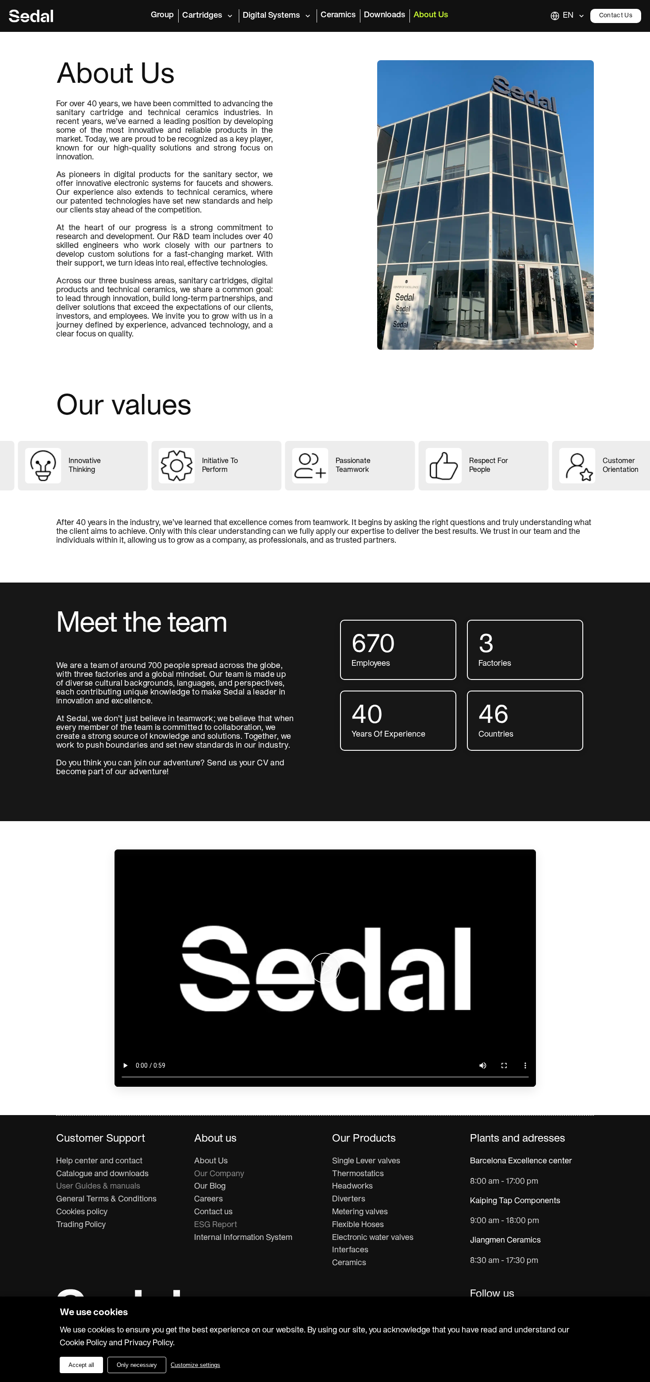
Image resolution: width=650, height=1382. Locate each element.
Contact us (213, 1212)
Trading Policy (81, 1225)
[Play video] (325, 968)
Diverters (348, 1199)
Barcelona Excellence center (521, 1161)
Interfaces (350, 1250)
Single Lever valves (366, 1161)
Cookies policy (81, 1212)
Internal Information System (243, 1238)
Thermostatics (358, 1174)
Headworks (352, 1186)
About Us (430, 15)
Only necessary (137, 1365)
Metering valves (360, 1212)
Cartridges (202, 15)
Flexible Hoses (358, 1225)
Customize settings (195, 1365)
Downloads (384, 15)
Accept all (81, 1365)
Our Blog (210, 1186)
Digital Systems (271, 15)
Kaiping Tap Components (515, 1201)
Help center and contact (99, 1161)
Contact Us (615, 16)
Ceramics (338, 15)
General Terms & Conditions (106, 1199)
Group (162, 15)
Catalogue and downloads (102, 1174)
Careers (208, 1199)
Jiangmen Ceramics (505, 1240)
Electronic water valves (372, 1238)
